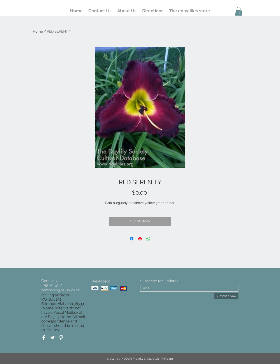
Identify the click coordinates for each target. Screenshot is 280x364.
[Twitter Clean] (52, 337)
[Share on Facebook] (131, 238)
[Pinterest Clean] (61, 337)
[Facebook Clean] (43, 337)
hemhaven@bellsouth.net (60, 290)
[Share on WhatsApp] (148, 238)
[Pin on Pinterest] (140, 238)
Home (38, 31)
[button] (238, 11)
